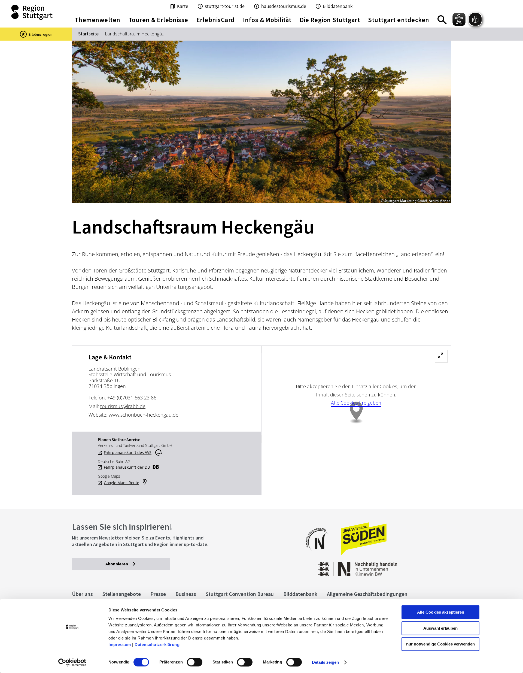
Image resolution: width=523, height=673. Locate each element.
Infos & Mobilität (267, 20)
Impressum (119, 644)
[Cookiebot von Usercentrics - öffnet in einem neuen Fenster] (72, 662)
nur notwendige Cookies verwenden (440, 644)
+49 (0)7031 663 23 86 (131, 397)
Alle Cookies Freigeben (356, 402)
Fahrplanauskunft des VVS (127, 452)
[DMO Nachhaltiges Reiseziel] (320, 554)
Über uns (82, 593)
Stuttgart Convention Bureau (240, 593)
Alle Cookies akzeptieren (440, 612)
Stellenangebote (121, 593)
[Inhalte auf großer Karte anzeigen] (356, 420)
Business (185, 593)
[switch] (194, 662)
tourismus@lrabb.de (122, 406)
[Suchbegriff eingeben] (442, 20)
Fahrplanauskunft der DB (127, 467)
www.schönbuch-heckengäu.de (143, 414)
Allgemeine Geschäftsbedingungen (367, 593)
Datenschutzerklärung (157, 644)
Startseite (88, 34)
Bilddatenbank (300, 593)
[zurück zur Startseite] (33, 12)
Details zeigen (325, 662)
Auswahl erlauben (440, 628)
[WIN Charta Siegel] (408, 566)
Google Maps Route (121, 482)
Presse (158, 593)
